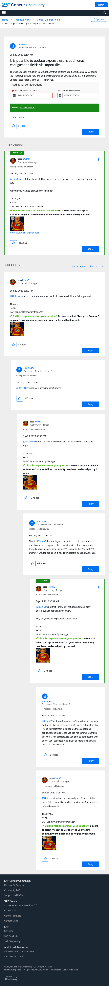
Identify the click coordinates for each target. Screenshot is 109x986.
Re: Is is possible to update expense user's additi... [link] (30, 23)
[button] (99, 44)
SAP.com (8, 931)
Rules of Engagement (14, 885)
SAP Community (12, 941)
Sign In (101, 5)
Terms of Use (21, 970)
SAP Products (11, 936)
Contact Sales (11, 921)
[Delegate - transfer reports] (97, 266)
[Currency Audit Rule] (102, 266)
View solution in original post (24, 232)
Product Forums (23, 20)
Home (5, 20)
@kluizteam (16, 179)
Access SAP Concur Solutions (19, 905)
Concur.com (10, 910)
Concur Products (12, 916)
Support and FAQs (13, 895)
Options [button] (100, 19)
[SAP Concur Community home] (13, 5)
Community (35, 5)
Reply (91, 132)
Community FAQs (12, 890)
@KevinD (21, 388)
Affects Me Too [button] (19, 117)
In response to (21, 167)
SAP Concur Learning (14, 956)
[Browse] (5, 12)
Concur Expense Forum (48, 20)
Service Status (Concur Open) (19, 951)
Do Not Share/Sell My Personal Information (44, 970)
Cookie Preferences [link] (70, 970)
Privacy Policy (9, 970)
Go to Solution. (27, 107)
